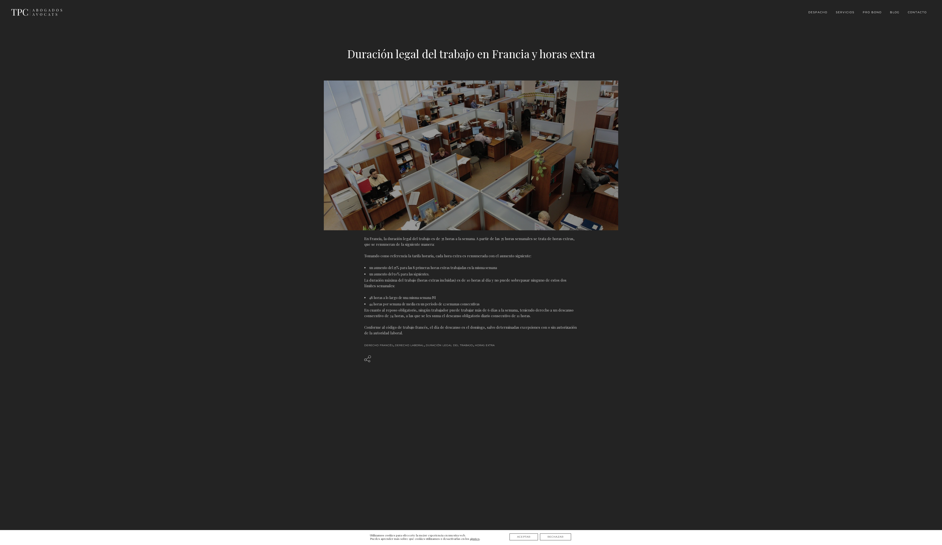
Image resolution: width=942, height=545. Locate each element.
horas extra (485, 345)
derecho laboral (409, 345)
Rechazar (555, 536)
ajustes (475, 538)
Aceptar (523, 536)
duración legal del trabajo (449, 345)
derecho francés (378, 345)
